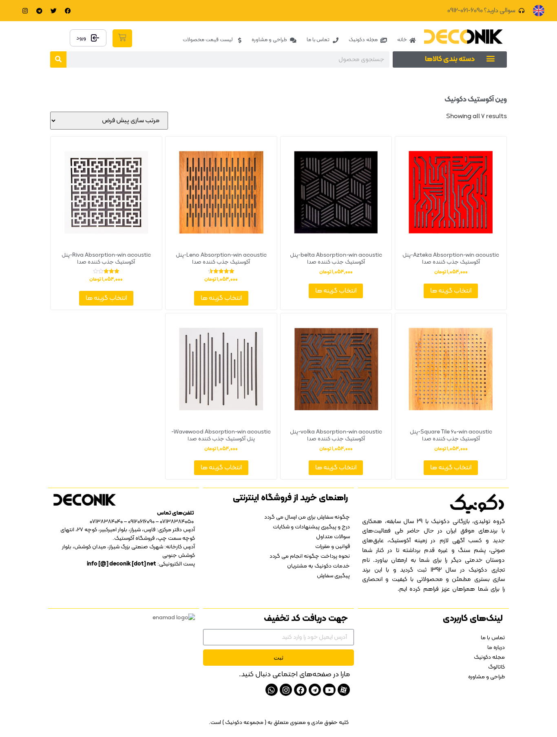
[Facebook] (68, 10)
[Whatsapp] (271, 690)
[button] (490, 58)
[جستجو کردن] (58, 59)
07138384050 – (175, 521)
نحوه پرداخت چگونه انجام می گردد (310, 556)
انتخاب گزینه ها (450, 291)
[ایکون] (344, 690)
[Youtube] (329, 690)
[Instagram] (25, 10)
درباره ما (496, 647)
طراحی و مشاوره (486, 677)
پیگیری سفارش (333, 576)
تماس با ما (493, 638)
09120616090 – (139, 521)
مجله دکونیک (489, 657)
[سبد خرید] (122, 38)
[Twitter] (54, 10)
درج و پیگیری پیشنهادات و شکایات (311, 527)
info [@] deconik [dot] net (121, 564)
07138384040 (106, 521)
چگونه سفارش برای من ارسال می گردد (307, 517)
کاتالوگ (496, 667)
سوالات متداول (333, 536)
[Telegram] (39, 10)
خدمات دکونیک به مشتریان (318, 566)
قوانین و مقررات (332, 546)
